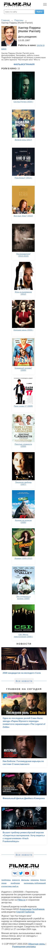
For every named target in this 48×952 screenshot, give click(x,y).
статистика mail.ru (9, 886)
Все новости (24, 681)
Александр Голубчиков (32, 909)
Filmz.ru (21, 900)
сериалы (35, 880)
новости (16, 880)
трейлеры (6, 880)
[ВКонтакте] (14, 873)
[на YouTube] (27, 873)
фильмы (25, 880)
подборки (15, 883)
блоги (43, 880)
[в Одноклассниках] (33, 873)
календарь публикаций (35, 883)
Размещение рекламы (24, 946)
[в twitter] (21, 873)
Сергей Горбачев (25, 912)
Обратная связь (36, 944)
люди (4, 883)
